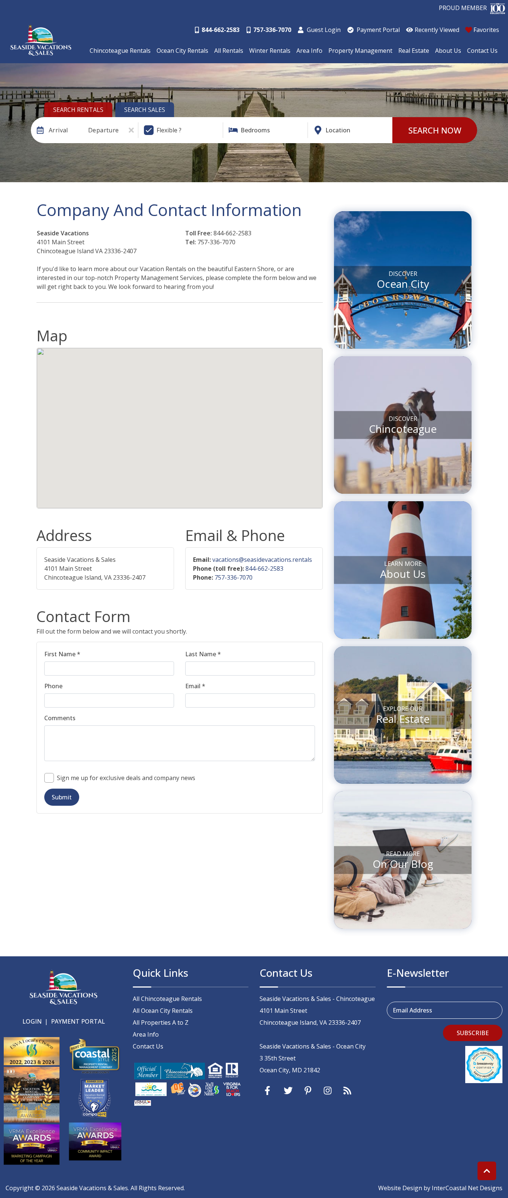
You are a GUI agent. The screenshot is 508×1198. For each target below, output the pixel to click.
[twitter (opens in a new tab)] (288, 1090)
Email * (195, 686)
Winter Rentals (269, 50)
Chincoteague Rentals (120, 50)
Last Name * (203, 654)
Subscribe (473, 1033)
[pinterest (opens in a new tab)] (308, 1090)
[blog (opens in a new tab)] (347, 1090)
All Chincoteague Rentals (167, 999)
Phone (53, 686)
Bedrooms (255, 130)
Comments (59, 718)
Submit (62, 797)
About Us (448, 50)
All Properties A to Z (161, 1022)
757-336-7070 (234, 577)
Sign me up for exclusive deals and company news (126, 778)
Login (32, 1021)
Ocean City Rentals (182, 50)
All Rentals (228, 50)
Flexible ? (169, 130)
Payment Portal (78, 1021)
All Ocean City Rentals (163, 1011)
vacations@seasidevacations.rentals (262, 559)
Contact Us (482, 50)
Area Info (309, 50)
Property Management (360, 50)
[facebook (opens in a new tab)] (268, 1090)
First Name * (62, 654)
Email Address (412, 1010)
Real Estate (413, 50)
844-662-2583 (264, 568)
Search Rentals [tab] (78, 110)
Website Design (400, 1188)
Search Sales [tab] (144, 110)
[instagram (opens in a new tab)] (328, 1090)
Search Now (435, 130)
